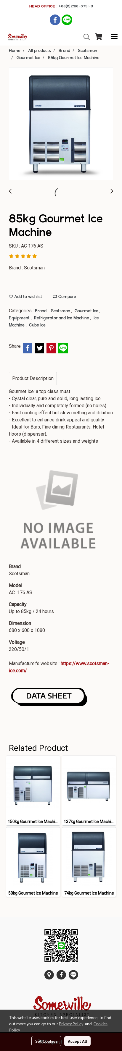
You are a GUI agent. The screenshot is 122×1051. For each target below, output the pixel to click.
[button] (85, 37)
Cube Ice (37, 325)
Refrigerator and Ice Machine (62, 318)
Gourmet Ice (87, 311)
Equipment (20, 318)
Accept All (77, 1041)
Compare (66, 297)
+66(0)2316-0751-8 (76, 6)
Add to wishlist (27, 297)
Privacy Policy (71, 1023)
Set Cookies (46, 1041)
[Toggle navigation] (114, 36)
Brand (41, 311)
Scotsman (61, 311)
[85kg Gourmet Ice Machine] (61, 123)
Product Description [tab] (33, 378)
